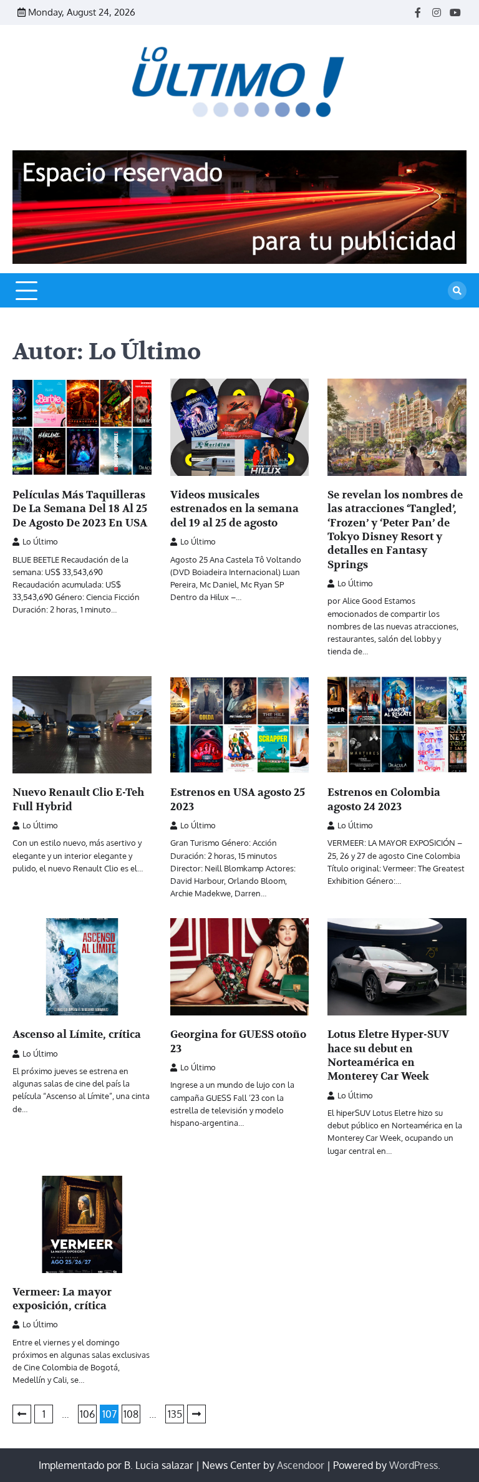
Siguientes (196, 1414)
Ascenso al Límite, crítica (76, 1034)
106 (87, 1414)
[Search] (457, 290)
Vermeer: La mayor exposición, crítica (62, 1299)
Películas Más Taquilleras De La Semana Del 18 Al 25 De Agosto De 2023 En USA (79, 509)
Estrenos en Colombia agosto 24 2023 (383, 799)
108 (130, 1414)
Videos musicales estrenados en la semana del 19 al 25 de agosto (234, 509)
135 (175, 1414)
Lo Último (40, 541)
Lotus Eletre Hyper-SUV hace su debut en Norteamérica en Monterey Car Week (388, 1055)
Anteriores (21, 1414)
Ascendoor (300, 1465)
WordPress (413, 1465)
